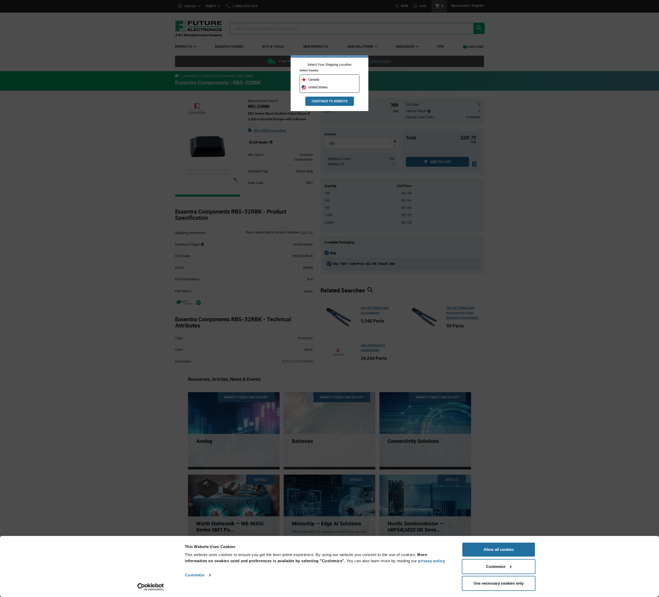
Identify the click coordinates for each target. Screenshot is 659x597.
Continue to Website (330, 101)
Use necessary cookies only (499, 583)
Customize (194, 575)
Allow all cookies (498, 549)
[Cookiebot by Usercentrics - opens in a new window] (150, 587)
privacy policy (431, 561)
